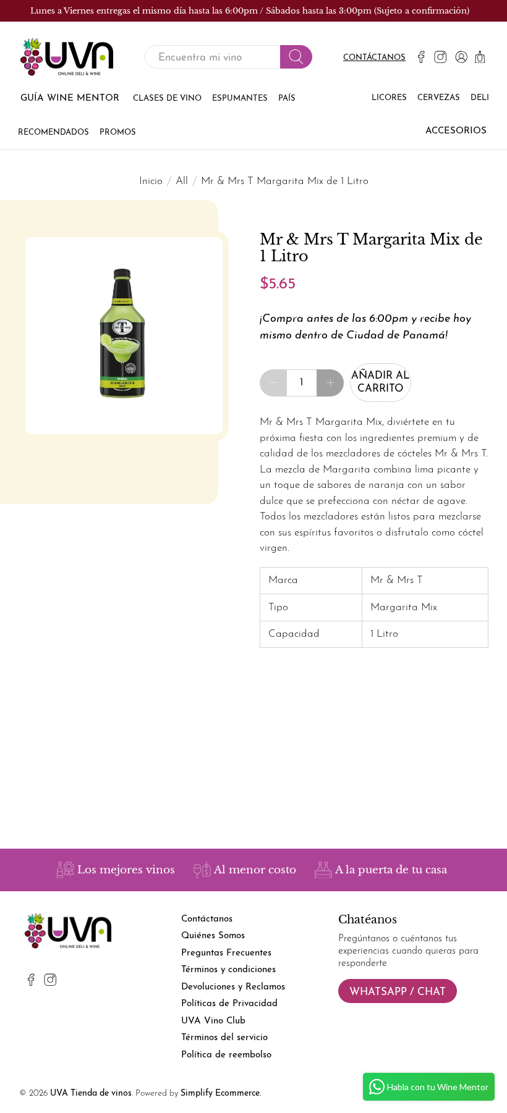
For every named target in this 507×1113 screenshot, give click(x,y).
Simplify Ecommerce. (221, 1093)
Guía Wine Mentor (69, 98)
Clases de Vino (167, 98)
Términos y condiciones (228, 970)
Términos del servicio (224, 1038)
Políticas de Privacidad (229, 1004)
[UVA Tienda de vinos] (66, 57)
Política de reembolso (226, 1055)
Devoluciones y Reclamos (233, 987)
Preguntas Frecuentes (226, 953)
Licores (389, 98)
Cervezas (438, 98)
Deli (480, 98)
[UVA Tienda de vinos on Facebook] (421, 57)
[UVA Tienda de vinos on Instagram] (440, 57)
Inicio (151, 181)
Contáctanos (374, 58)
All (182, 181)
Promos (118, 132)
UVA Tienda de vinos (91, 1093)
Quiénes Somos (213, 936)
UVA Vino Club (213, 1021)
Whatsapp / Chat (397, 992)
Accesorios (456, 131)
